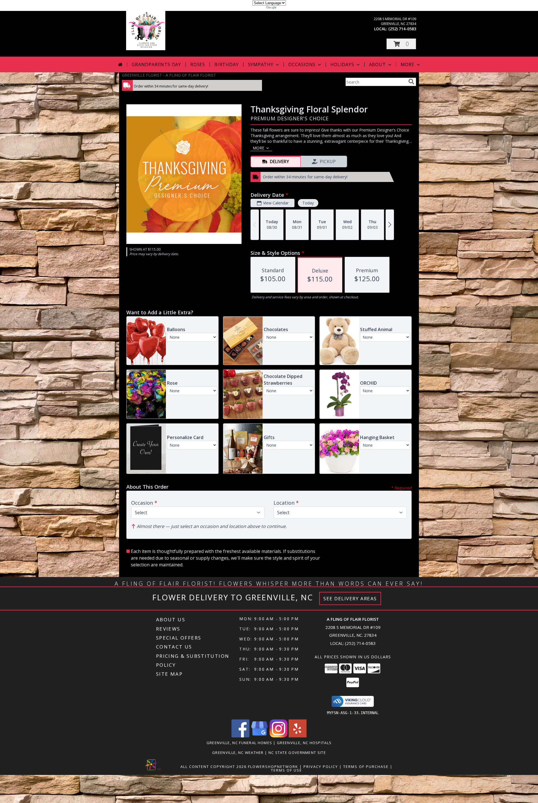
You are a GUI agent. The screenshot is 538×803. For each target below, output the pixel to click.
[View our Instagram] (278, 736)
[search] (411, 82)
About (377, 64)
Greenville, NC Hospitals (304, 742)
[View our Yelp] (298, 736)
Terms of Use (286, 770)
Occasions (302, 64)
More (407, 64)
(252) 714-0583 (402, 28)
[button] (401, 43)
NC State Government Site (297, 752)
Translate (285, 8)
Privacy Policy (320, 766)
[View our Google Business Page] (259, 736)
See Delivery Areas (350, 598)
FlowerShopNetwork (273, 766)
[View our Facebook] (240, 736)
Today (308, 203)
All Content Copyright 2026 (213, 766)
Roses (197, 64)
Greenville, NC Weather (238, 752)
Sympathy (260, 64)
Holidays (342, 64)
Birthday (226, 64)
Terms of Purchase (366, 766)
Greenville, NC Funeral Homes (239, 742)
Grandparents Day (156, 64)
